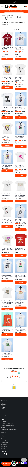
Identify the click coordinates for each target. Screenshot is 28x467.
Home (3, 15)
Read (3, 24)
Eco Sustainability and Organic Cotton (9, 429)
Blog (2, 435)
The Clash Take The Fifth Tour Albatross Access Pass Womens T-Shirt (20, 275)
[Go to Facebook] (2, 454)
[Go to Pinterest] (6, 454)
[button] (4, 51)
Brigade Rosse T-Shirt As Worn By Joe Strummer (7, 50)
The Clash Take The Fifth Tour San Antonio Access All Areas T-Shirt (7, 302)
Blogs (14, 2)
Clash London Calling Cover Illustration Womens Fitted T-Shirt (20, 139)
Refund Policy (4, 444)
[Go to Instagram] (4, 454)
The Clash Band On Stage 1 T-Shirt (6, 138)
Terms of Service (4, 442)
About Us (3, 436)
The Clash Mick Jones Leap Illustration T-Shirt (7, 195)
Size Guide (3, 427)
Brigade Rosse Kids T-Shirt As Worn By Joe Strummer (20, 250)
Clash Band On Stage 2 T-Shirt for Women (7, 166)
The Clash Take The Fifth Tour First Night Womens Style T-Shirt (20, 329)
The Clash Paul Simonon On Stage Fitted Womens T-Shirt (7, 275)
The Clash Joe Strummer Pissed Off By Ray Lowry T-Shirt (20, 222)
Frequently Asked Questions (7, 423)
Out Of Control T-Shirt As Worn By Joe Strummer (7, 110)
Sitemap (3, 448)
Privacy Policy (4, 446)
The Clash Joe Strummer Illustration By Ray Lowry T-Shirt (6, 221)
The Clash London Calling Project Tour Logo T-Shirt (20, 168)
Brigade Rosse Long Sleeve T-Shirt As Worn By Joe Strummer (7, 329)
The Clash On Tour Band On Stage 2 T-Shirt (7, 80)
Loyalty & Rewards (5, 421)
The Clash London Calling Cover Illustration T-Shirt (19, 50)
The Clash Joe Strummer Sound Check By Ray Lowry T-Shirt (20, 81)
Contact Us (3, 438)
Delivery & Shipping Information (7, 425)
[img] (14, 371)
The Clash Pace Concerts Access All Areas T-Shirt (20, 302)
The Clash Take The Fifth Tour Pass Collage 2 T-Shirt (7, 250)
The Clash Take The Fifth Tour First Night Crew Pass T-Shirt (20, 195)
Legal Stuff (3, 440)
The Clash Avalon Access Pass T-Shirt (6, 354)
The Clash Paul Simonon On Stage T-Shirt (20, 110)
